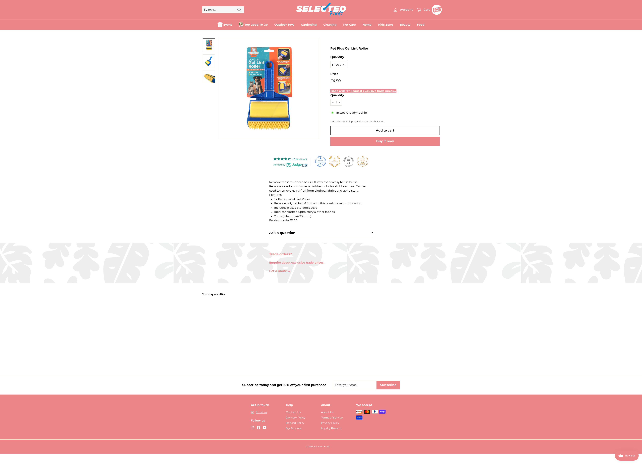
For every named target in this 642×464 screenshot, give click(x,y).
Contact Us (293, 412)
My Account (294, 428)
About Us (327, 412)
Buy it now (385, 141)
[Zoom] (268, 88)
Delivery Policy (295, 417)
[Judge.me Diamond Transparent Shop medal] (320, 161)
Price (334, 74)
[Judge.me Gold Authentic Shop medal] (334, 161)
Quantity (337, 57)
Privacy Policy (330, 423)
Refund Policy (295, 423)
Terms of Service (332, 417)
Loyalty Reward (331, 428)
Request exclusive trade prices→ (373, 91)
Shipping (351, 121)
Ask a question (282, 233)
